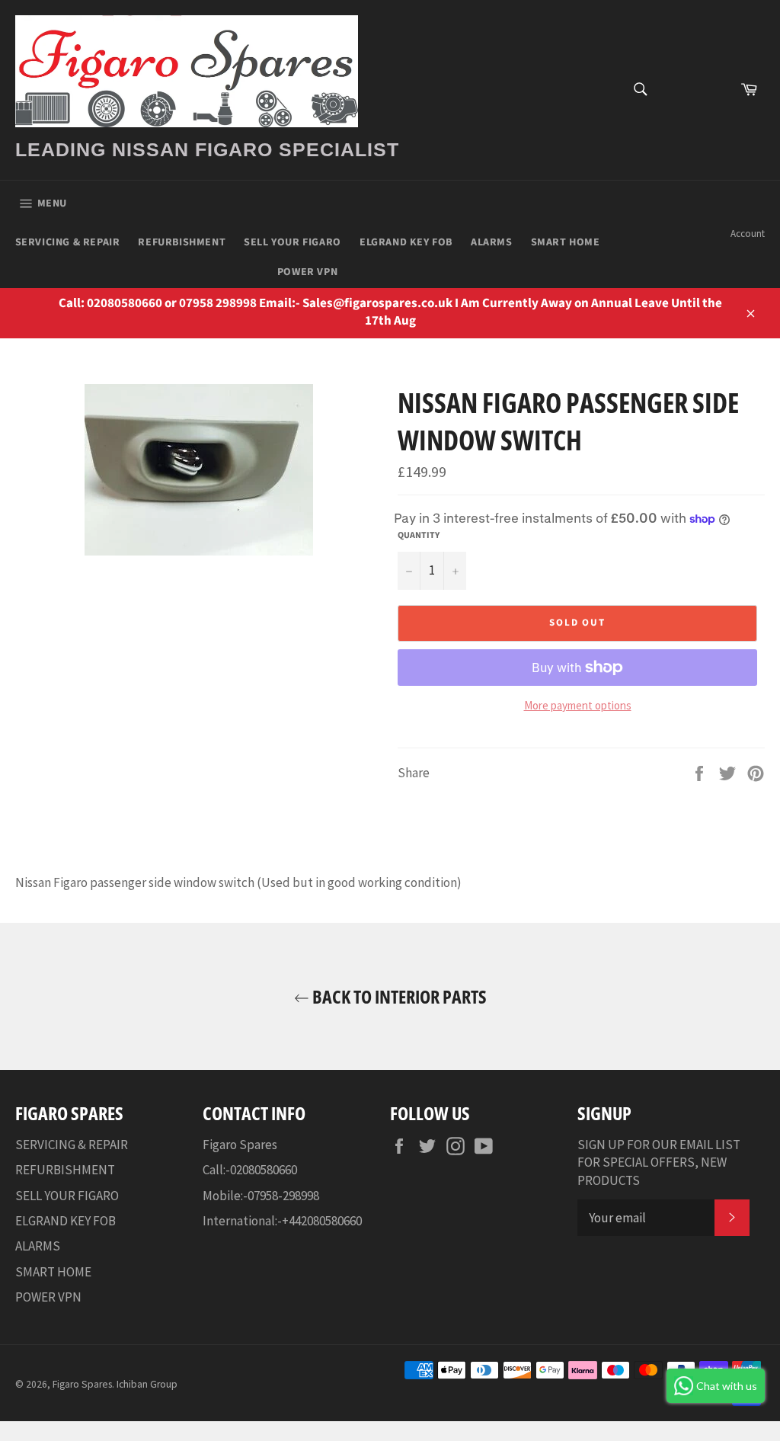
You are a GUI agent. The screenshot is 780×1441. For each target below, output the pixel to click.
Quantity (419, 536)
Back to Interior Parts (398, 996)
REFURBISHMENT (181, 242)
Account (747, 233)
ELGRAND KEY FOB (406, 242)
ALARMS (492, 242)
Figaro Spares (82, 1384)
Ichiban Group (147, 1384)
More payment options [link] (577, 705)
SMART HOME (565, 242)
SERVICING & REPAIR (67, 242)
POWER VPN (307, 272)
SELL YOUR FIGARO (292, 242)
